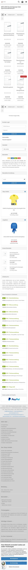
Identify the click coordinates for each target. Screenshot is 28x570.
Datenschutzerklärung (9, 555)
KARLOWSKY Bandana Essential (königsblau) (14, 236)
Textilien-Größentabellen (7, 442)
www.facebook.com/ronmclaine (19, 416)
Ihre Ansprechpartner (6, 433)
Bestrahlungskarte (8, 87)
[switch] (3, 568)
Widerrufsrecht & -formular (7, 430)
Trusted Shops (5, 424)
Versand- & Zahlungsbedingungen (9, 428)
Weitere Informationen (14, 566)
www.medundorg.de (18, 411)
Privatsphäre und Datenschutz (8, 435)
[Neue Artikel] (25, 191)
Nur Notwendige (14, 563)
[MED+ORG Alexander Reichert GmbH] (3, 2)
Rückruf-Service (5, 437)
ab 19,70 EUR (14, 213)
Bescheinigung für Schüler (7, 61)
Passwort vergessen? (6, 139)
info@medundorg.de (9, 411)
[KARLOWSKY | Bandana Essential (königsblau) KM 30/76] (14, 228)
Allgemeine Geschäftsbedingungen (9, 432)
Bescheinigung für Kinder (20, 34)
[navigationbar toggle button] (26, 2)
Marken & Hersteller (6, 439)
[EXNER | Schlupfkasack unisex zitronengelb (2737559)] (14, 199)
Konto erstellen (5, 137)
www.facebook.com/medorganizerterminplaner (13, 414)
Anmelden (14, 133)
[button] (2, 14)
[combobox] (11, 14)
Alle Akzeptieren (14, 558)
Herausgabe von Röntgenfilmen (20, 88)
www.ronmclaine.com (7, 416)
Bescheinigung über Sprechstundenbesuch (9, 34)
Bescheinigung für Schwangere (20, 62)
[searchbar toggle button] (19, 2)
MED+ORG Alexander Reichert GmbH (9, 440)
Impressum (4, 426)
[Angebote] (25, 220)
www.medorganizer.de (13, 413)
